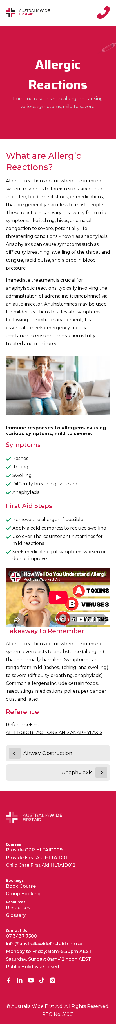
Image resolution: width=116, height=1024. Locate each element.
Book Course (21, 886)
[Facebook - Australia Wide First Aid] (9, 980)
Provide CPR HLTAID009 (34, 850)
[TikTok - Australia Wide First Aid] (42, 980)
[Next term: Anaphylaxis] (101, 772)
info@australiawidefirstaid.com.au (45, 943)
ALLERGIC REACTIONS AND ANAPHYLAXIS (54, 732)
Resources (18, 907)
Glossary (16, 915)
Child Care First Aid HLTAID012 (40, 865)
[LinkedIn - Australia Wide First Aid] (20, 980)
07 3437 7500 (21, 936)
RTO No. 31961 (58, 1014)
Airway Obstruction (47, 753)
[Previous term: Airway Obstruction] (15, 753)
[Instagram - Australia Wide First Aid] (53, 980)
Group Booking (23, 893)
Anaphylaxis (77, 772)
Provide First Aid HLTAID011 (37, 857)
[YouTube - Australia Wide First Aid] (31, 980)
